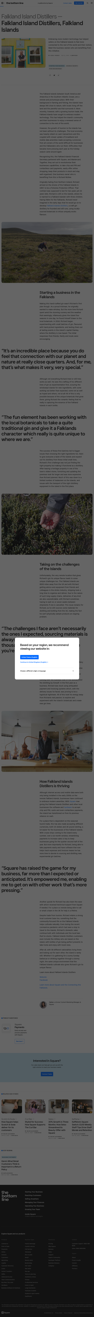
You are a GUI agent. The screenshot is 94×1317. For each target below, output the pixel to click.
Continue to (34, 662)
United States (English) (29, 657)
